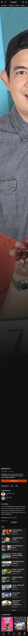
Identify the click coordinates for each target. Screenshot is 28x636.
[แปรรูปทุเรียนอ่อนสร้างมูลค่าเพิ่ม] (6, 540)
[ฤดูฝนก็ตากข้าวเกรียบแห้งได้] (6, 579)
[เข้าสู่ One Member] (26, 2)
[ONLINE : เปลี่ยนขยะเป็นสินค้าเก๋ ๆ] (6, 587)
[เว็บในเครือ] (2, 2)
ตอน (12, 486)
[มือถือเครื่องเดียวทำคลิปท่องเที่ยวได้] (6, 563)
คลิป (16, 486)
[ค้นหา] (5, 2)
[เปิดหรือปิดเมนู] (23, 2)
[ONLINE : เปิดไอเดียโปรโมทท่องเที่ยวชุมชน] (6, 556)
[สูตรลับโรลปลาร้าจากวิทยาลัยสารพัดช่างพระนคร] (6, 603)
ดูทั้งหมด (14, 610)
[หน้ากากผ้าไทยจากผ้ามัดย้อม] (6, 548)
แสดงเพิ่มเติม (14, 522)
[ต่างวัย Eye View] (7, 625)
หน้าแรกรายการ (5, 486)
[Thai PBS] (14, 2)
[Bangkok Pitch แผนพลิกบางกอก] (20, 625)
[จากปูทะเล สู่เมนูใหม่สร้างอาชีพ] (6, 532)
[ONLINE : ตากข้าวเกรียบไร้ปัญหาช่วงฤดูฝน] (6, 571)
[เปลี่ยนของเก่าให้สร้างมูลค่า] (6, 595)
